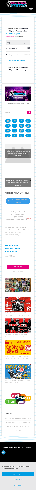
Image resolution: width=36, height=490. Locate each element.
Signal (25, 31)
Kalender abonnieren (17, 61)
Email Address (10, 256)
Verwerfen (18, 480)
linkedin (17, 426)
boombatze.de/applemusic (13, 232)
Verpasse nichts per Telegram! (15, 452)
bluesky (27, 426)
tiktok (22, 422)
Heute (18, 55)
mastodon (18, 430)
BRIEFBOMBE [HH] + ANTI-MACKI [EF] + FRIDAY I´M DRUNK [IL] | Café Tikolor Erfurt (18, 358)
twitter (10, 422)
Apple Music (18, 230)
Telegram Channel (18, 212)
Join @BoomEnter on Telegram (19, 201)
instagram (16, 422)
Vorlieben (18, 485)
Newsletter (24, 28)
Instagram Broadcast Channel (16, 219)
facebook (28, 418)
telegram (21, 418)
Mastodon (5, 461)
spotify (28, 422)
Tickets (7, 293)
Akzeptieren (18, 474)
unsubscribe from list (18, 271)
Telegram (11, 31)
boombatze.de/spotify (12, 235)
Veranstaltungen (10, 36)
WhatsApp (19, 31)
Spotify (27, 230)
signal (14, 418)
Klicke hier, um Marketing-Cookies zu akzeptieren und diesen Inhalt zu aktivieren (18, 153)
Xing (23, 426)
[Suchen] (29, 112)
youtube (11, 426)
